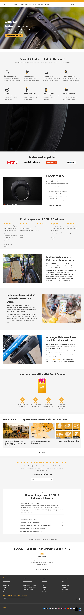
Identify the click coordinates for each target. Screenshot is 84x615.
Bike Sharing (44, 581)
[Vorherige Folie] (35, 50)
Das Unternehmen (6, 581)
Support (43, 583)
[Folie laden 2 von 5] (40, 51)
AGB (63, 581)
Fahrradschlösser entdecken (14, 35)
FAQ (43, 585)
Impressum (64, 587)
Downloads (44, 587)
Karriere (4, 589)
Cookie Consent (65, 589)
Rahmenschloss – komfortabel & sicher (30, 583)
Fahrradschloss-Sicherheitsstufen (29, 587)
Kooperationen (6, 585)
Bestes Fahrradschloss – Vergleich (29, 585)
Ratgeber (5, 583)
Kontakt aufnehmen (41, 569)
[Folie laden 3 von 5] (42, 51)
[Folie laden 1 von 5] (38, 51)
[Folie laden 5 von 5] (46, 51)
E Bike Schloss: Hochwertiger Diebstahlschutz (40, 442)
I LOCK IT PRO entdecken (54, 205)
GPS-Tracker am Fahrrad (27, 581)
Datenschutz (64, 583)
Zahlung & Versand (65, 585)
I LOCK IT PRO (14, 305)
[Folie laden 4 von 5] (44, 51)
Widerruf (44, 591)
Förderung (64, 591)
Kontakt (4, 591)
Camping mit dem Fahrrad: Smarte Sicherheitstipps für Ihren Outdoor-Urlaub (16, 443)
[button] (16, 4)
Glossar (43, 589)
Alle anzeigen (42, 452)
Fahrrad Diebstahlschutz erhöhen (68, 441)
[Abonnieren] (51, 479)
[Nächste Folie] (48, 50)
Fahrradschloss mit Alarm (28, 589)
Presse (4, 587)
